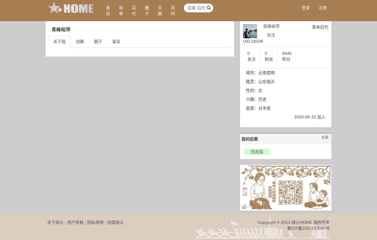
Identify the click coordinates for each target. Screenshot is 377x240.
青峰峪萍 (271, 26)
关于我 (59, 41)
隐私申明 (95, 222)
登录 (306, 7)
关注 (271, 35)
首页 (108, 10)
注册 (323, 7)
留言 (116, 41)
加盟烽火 (115, 222)
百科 (173, 10)
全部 (324, 137)
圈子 (147, 10)
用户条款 (75, 222)
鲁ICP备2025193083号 (308, 228)
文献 (160, 10)
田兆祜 (257, 151)
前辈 (121, 10)
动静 (80, 41)
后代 (134, 10)
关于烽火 (55, 222)
